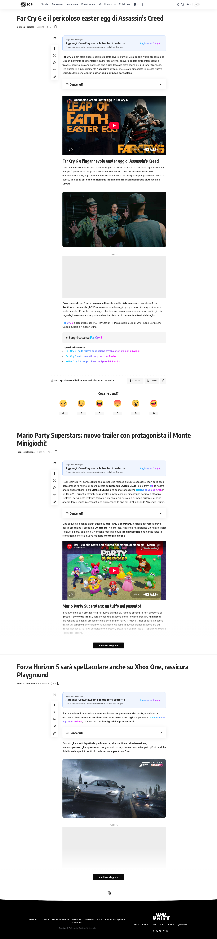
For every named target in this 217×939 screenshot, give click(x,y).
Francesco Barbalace (27, 683)
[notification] (178, 4)
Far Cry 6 (67, 322)
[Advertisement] (114, 277)
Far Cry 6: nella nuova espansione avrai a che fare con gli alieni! (103, 350)
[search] (182, 4)
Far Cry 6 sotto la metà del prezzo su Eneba (91, 356)
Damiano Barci (24, 907)
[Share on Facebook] (54, 48)
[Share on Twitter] (54, 55)
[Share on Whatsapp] (54, 62)
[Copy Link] (54, 76)
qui (151, 485)
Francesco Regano (26, 451)
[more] (143, 4)
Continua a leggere (108, 645)
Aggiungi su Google (150, 43)
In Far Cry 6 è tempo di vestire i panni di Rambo (93, 361)
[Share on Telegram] (54, 69)
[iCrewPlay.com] (26, 4)
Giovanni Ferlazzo (25, 26)
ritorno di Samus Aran (149, 489)
